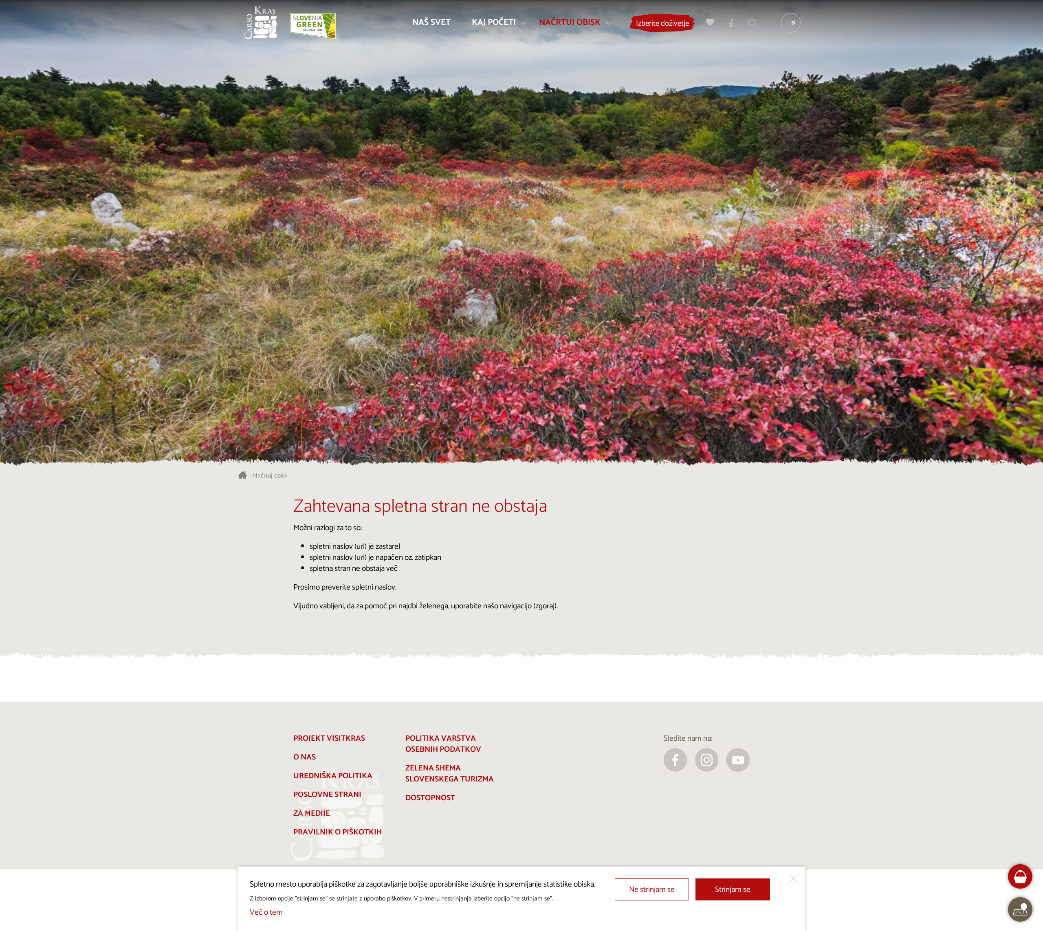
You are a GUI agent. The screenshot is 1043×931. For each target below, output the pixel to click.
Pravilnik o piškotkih (337, 832)
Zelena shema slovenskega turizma (449, 774)
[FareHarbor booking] (1020, 876)
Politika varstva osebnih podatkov (443, 744)
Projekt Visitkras (329, 738)
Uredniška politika (332, 776)
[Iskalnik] (752, 22)
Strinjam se (732, 889)
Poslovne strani (327, 794)
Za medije (311, 813)
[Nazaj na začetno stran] (260, 23)
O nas (304, 757)
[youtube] (738, 760)
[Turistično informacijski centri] (731, 22)
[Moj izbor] (710, 22)
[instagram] (707, 760)
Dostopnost (430, 798)
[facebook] (675, 760)
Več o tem (266, 912)
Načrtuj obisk (270, 476)
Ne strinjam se (652, 889)
